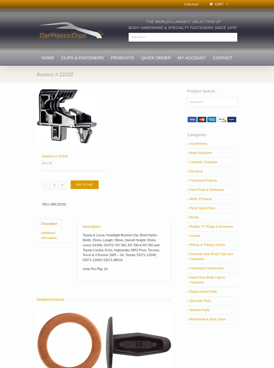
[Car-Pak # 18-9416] (69, 314)
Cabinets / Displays (203, 162)
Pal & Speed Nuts (202, 208)
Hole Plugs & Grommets (207, 189)
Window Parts (199, 310)
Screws (195, 235)
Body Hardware (201, 153)
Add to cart (84, 184)
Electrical (196, 171)
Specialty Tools (200, 301)
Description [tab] (49, 223)
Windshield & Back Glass (208, 319)
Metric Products (201, 199)
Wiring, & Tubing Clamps (207, 244)
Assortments (198, 143)
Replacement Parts (203, 291)
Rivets (194, 217)
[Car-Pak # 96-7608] (138, 314)
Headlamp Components (206, 268)
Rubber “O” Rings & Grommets (211, 226)
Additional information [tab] (49, 235)
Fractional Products (203, 180)
